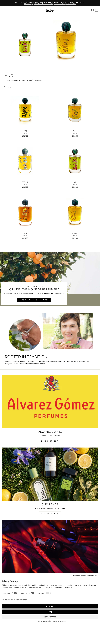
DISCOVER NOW (50, 441)
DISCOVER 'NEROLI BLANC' (34, 300)
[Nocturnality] (50, 547)
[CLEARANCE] (50, 474)
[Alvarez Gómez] (50, 401)
